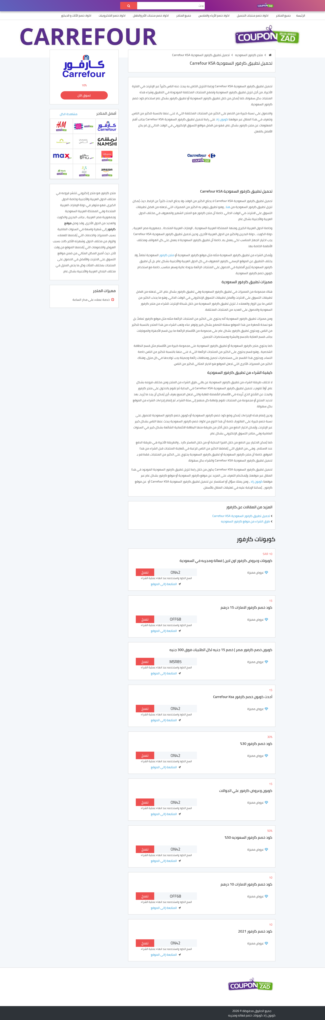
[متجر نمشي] (107, 141)
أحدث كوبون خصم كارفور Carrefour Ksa (242, 696)
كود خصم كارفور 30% (256, 743)
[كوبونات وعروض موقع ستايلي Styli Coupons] (84, 156)
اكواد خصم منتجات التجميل (252, 15)
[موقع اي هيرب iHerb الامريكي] (61, 171)
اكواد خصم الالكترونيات (112, 15)
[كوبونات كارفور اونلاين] (107, 126)
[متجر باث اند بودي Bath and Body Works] (84, 126)
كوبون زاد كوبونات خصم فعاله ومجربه (251, 1015)
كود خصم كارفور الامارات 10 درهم (246, 884)
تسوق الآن (84, 95)
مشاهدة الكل (68, 114)
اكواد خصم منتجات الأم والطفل (151, 15)
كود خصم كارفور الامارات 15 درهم (246, 607)
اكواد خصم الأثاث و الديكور (76, 15)
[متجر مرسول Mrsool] (84, 171)
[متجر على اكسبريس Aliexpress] (107, 156)
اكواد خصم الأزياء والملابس (213, 15)
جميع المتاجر (283, 15)
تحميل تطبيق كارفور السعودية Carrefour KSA (241, 516)
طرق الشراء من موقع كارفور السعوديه (245, 521)
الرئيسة (300, 15)
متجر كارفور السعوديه (249, 55)
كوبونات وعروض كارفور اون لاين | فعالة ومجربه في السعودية (226, 560)
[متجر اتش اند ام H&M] (61, 126)
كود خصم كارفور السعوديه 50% (248, 837)
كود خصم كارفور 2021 (255, 931)
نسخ (144, 572)
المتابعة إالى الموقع (164, 584)
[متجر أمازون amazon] (107, 171)
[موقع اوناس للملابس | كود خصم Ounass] (84, 141)
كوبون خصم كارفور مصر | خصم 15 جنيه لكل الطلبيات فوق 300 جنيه (220, 649)
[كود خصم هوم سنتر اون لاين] (61, 141)
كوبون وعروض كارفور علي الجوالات (245, 790)
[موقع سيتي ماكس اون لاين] (61, 156)
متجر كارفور (167, 255)
